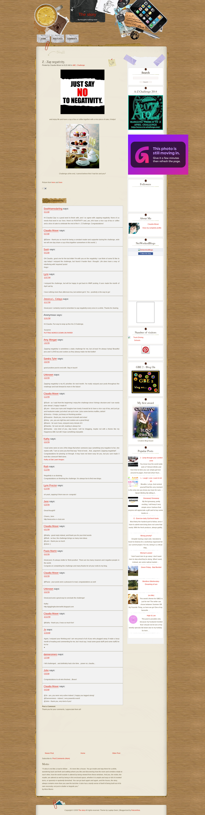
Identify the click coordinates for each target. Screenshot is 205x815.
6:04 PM (47, 442)
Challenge (81, 65)
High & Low (151, 616)
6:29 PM (47, 505)
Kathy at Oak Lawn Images (54, 460)
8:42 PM (47, 554)
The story (87, 14)
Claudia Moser (51, 230)
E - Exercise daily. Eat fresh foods (146, 518)
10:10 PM (47, 617)
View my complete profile (151, 228)
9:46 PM (47, 592)
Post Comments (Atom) (61, 758)
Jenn (46, 501)
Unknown (48, 374)
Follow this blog (145, 253)
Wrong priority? (146, 536)
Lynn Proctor (50, 485)
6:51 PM (47, 529)
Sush (46, 249)
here (54, 182)
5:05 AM (46, 673)
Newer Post (49, 753)
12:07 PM (47, 277)
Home (43, 39)
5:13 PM (47, 397)
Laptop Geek (113, 810)
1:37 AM (46, 657)
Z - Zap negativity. (53, 62)
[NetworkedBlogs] (145, 250)
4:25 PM (47, 378)
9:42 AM (46, 689)
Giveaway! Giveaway (151, 498)
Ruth (46, 466)
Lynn (46, 274)
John (46, 670)
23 (112, 62)
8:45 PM (47, 576)
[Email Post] (44, 188)
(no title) (151, 595)
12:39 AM (47, 633)
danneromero (50, 654)
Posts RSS (58, 39)
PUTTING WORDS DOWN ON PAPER (58, 333)
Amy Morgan (50, 339)
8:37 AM (46, 234)
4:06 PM (47, 362)
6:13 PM (47, 470)
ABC (74, 65)
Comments (72, 39)
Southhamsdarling (53, 208)
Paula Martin (50, 551)
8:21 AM (46, 212)
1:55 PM (47, 343)
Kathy (47, 438)
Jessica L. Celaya (53, 299)
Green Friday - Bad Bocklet (151, 567)
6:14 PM (47, 489)
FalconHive (135, 810)
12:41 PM (47, 318)
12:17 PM (47, 302)
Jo (45, 629)
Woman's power (146, 553)
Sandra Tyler (50, 358)
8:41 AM (46, 253)
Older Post (116, 753)
